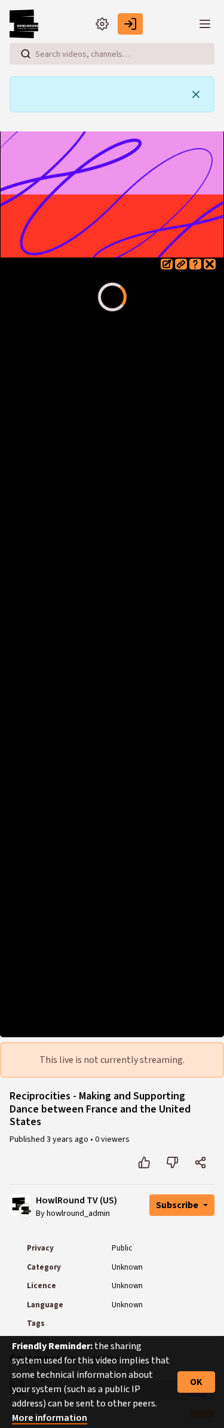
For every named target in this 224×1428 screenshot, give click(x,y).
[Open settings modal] (102, 23)
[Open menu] (204, 23)
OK (196, 1382)
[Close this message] (195, 94)
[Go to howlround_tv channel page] (26, 1209)
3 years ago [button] (68, 1139)
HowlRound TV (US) (76, 1200)
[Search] (25, 54)
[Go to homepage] (26, 24)
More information (49, 1417)
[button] (167, 264)
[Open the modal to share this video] (200, 1162)
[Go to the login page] (130, 24)
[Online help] (195, 264)
